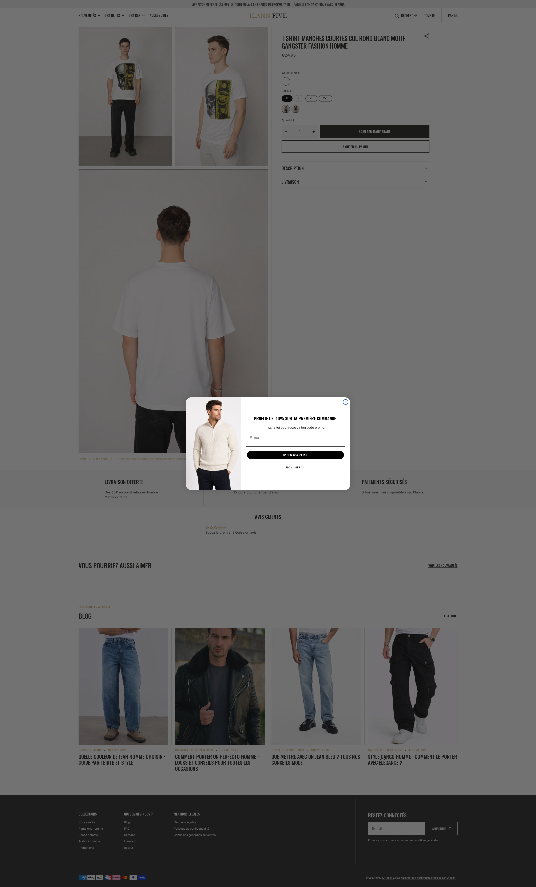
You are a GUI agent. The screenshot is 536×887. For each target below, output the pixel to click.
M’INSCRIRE (295, 454)
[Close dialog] (345, 402)
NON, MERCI (295, 467)
